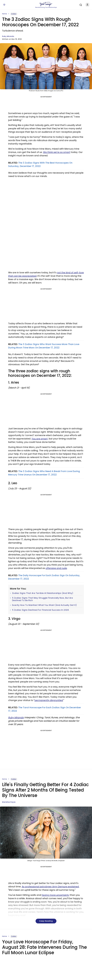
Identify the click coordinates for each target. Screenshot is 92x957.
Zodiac (13, 14)
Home (4, 14)
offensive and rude (56, 568)
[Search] (80, 4)
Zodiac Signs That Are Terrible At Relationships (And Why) (42, 593)
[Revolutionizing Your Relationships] (46, 4)
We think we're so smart (56, 152)
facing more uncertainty (55, 895)
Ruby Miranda (8, 36)
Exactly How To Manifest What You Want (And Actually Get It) (44, 605)
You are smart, (40, 438)
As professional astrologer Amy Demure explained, (50, 886)
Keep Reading (46, 921)
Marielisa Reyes (9, 802)
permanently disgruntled (48, 700)
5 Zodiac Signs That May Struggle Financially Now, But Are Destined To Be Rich (42, 599)
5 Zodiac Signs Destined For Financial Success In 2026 (40, 610)
